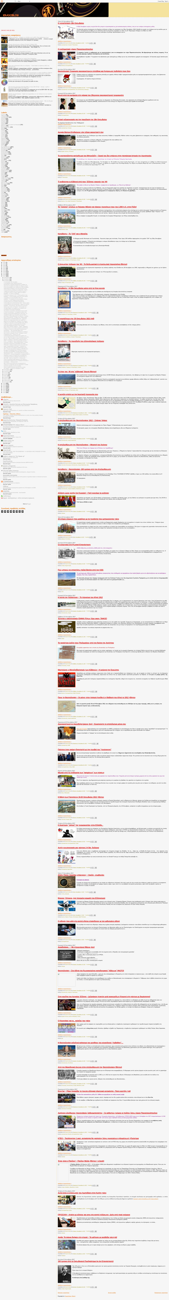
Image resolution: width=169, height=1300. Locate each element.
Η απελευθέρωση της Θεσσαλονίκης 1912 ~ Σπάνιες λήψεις (82, 420)
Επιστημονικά (4, 154)
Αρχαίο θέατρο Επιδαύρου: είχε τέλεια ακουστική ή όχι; (81, 132)
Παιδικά (3, 194)
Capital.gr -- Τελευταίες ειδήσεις (11, 414)
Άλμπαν (63, 201)
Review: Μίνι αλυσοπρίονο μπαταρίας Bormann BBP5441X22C (18, 462)
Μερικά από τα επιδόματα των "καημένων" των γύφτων (81, 772)
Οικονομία (3, 190)
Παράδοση (4, 197)
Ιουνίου (6, 374)
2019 (4, 273)
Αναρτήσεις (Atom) (70, 1296)
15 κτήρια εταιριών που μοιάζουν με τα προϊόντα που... (15, 308)
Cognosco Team (7, 409)
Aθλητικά (3, 223)
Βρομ (62, 792)
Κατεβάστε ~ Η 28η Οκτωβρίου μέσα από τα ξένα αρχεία (81, 288)
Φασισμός (86, 89)
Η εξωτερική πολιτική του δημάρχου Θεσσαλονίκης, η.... (16, 356)
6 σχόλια (90, 335)
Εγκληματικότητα (68, 65)
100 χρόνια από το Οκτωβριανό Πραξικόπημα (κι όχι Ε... (16, 347)
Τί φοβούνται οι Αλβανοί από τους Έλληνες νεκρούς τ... (15, 291)
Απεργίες (3, 121)
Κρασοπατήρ (68, 43)
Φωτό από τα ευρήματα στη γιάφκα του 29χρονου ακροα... (16, 285)
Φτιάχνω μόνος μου (8, 440)
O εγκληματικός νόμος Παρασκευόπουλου (75, 49)
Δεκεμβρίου (7, 277)
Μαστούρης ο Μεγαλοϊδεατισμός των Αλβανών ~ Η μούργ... (16, 316)
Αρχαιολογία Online (8, 435)
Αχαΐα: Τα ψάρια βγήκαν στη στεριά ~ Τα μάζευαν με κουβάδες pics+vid (87, 1237)
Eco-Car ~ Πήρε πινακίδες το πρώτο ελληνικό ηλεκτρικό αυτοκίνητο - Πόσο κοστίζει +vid (94, 1091)
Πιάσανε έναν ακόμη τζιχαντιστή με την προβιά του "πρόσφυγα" (84, 749)
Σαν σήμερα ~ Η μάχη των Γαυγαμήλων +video (14, 368)
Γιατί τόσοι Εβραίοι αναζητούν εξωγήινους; (13, 446)
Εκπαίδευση (68, 336)
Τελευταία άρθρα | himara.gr (10, 470)
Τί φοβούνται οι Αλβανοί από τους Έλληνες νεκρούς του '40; (82, 182)
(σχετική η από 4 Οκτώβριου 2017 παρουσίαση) (145, 1199)
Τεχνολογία (4, 210)
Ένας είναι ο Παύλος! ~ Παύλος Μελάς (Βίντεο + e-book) (81, 1161)
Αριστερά (3, 122)
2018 (4, 274)
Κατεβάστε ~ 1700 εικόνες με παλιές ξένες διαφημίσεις (22, 58)
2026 (4, 262)
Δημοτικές (3, 139)
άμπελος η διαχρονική (9, 466)
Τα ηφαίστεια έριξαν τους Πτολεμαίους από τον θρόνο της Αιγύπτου (86, 643)
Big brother (70, 869)
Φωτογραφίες (4, 217)
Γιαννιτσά (63, 464)
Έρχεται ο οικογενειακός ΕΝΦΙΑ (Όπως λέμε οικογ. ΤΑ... (16, 313)
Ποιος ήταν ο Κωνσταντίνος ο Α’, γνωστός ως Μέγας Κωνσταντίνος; (19, 410)
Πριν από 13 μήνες (82, 728)
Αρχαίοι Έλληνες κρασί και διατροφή (69, 1016)
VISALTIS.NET (7, 450)
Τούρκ (66, 229)
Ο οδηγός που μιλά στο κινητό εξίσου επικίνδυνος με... (15, 329)
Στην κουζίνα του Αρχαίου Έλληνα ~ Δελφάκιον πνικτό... (16, 333)
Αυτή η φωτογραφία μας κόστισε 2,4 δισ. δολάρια (78, 848)
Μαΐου (5, 375)
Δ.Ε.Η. (3, 135)
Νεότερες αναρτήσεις (63, 1292)
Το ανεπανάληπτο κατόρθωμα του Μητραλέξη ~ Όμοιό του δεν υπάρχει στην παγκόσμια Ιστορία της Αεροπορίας (104, 156)
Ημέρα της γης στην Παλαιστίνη (10, 457)
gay (62, 1038)
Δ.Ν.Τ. (2, 137)
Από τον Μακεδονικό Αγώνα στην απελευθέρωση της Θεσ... (16, 337)
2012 (4, 389)
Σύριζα (77, 843)
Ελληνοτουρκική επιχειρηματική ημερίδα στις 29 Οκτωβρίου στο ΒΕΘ (19, 487)
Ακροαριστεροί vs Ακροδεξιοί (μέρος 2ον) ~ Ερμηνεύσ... (15, 318)
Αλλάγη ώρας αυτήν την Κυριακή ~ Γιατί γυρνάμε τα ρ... (15, 306)
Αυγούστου (7, 371)
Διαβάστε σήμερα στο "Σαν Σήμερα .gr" (14, 456)
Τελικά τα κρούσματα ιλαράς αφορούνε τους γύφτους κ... (16, 359)
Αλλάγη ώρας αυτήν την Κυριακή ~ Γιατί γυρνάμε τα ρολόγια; (83, 493)
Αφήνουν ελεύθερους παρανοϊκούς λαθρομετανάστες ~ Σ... (16, 339)
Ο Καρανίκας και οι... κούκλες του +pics (74, 1021)
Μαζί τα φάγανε (79, 414)
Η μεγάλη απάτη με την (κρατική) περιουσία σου (78, 394)
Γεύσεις (63, 893)
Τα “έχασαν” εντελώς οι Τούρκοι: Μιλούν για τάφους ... (15, 292)
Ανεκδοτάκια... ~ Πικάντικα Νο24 (11, 361)
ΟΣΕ (62, 591)
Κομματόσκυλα (68, 414)
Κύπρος (3, 175)
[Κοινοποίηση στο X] (93, 43)
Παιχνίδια (3, 195)
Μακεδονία (73, 440)
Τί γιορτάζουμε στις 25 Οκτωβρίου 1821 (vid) (76, 318)
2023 (4, 267)
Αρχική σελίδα (112, 1292)
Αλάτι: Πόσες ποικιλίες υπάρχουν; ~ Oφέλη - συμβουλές (81, 875)
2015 (4, 385)
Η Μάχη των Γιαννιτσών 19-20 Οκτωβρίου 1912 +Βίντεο (81, 797)
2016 (4, 383)
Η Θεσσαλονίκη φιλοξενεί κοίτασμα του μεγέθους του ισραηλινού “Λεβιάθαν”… (90, 1043)
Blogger (29, 504)
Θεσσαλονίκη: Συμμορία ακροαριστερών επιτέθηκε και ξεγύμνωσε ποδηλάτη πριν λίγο (94, 71)
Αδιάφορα (3, 116)
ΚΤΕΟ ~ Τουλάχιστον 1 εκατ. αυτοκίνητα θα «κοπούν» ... (16, 341)
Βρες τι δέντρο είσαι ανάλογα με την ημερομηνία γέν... (15, 363)
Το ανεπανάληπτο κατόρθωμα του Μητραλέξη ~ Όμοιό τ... (16, 289)
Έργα (2, 155)
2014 (4, 386)
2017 (4, 276)
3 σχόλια (88, 636)
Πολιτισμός (71, 151)
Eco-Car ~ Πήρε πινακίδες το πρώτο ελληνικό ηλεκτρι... (15, 338)
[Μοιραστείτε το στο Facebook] (95, 43)
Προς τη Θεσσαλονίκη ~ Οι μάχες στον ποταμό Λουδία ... (16, 317)
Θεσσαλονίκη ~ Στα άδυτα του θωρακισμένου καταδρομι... (16, 331)
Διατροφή (67, 893)
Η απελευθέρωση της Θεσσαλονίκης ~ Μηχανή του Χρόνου (82, 445)
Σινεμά (3, 205)
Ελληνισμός (68, 464)
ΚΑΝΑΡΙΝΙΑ (6, 491)
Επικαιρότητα (64, 869)
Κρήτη (70, 1210)
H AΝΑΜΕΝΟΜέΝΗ (8, 481)
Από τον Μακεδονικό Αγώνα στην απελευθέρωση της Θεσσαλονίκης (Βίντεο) (90, 1067)
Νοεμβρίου (7, 279)
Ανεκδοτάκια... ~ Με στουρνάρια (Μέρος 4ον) (76, 947)
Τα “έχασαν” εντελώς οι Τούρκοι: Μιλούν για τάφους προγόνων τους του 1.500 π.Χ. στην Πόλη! (97, 207)
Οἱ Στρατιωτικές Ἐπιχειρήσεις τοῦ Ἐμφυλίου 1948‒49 (15, 421)
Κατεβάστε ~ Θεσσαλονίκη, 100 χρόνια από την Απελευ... (16, 305)
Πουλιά (3, 203)
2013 (4, 388)
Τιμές (2, 211)
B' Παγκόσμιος (74, 44)
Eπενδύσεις (85, 414)
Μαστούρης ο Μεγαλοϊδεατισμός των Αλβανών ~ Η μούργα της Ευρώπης (88, 670)
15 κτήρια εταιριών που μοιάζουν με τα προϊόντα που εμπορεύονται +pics (88, 519)
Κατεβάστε (67, 259)
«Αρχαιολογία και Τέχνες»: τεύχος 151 (12, 437)
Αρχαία (62, 151)
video (73, 282)
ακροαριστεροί (64, 44)
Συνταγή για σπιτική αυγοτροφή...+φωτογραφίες (14, 492)
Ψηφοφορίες (4, 222)
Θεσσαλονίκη (81, 89)
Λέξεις (2, 181)
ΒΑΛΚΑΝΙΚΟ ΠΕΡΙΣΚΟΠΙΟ (10, 475)
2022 (4, 268)
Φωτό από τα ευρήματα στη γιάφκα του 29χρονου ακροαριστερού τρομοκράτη (91, 95)
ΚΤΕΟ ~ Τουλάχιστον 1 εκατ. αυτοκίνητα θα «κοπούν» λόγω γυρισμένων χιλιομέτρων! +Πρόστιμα (98, 1138)
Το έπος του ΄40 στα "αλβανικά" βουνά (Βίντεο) (77, 371)
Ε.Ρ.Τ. (2, 145)
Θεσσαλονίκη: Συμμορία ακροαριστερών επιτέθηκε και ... (16, 284)
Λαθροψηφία (66, 792)
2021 (4, 270)
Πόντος (3, 202)
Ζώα (77, 89)
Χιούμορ (69, 127)
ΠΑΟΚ (2, 196)
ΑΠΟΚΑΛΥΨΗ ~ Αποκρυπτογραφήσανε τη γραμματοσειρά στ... (17, 354)
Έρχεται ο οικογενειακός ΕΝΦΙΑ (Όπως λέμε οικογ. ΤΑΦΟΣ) (82, 618)
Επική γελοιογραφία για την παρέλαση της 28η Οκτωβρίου (82, 119)
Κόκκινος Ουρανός (8, 445)
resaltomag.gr (7, 496)
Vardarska (3, 231)
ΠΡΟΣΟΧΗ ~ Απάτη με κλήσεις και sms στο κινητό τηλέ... (16, 344)
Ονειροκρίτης (4, 191)
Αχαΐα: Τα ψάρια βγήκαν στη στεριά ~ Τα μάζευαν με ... (15, 346)
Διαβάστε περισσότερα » (64, 41)
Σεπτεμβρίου (7, 369)
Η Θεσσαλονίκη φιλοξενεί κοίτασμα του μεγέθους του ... (15, 335)
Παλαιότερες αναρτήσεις (161, 1292)
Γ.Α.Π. (2, 130)
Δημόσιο (63, 414)
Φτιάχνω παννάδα (7, 442)
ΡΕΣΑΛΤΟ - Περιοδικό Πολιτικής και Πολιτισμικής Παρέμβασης (20, 404)
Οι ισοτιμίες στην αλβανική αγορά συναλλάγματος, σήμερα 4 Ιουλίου (19, 472)
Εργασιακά (4, 156)
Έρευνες (66, 151)
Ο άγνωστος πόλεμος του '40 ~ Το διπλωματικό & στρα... (16, 295)
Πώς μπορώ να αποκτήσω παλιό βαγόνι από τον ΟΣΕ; (81, 570)
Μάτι (2, 185)
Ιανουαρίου (7, 381)
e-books (78, 259)
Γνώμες (3, 134)
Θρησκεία (3, 163)
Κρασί (2, 172)
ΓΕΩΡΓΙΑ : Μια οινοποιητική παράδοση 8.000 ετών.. (15, 467)
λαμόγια (74, 414)
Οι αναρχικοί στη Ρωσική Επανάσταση (74, 545)
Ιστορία (69, 44)
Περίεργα (68, 367)
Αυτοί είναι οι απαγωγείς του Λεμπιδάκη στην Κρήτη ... (15, 343)
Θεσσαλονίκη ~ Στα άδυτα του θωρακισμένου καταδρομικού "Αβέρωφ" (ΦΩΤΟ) (91, 971)
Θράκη (3, 161)
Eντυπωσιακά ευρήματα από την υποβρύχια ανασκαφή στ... (16, 360)
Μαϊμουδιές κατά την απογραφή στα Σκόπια (19, 51)
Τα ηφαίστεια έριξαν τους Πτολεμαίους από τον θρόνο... (15, 314)
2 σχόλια (90, 388)
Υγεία (2, 215)
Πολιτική (3, 200)
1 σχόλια (87, 43)
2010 (4, 392)
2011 (4, 391)
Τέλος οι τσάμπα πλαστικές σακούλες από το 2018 (14, 367)
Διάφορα (63, 538)
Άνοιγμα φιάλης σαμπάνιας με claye (11, 432)
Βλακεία (63, 65)
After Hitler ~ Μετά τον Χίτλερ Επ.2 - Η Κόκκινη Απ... (15, 358)
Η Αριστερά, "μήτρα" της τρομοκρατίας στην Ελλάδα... (80, 825)
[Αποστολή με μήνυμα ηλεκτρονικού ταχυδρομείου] (90, 43)
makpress (5, 399)
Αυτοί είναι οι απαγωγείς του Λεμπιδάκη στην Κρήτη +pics (82, 1193)
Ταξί (2, 207)
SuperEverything (7, 461)
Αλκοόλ (3, 118)
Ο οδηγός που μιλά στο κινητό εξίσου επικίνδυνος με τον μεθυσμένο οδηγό (89, 921)
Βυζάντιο (3, 129)
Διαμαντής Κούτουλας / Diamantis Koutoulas (15, 420)
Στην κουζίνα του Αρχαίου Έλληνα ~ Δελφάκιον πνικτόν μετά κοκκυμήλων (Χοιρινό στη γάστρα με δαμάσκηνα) (104, 996)
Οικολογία (63, 1108)
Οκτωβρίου (7, 280)
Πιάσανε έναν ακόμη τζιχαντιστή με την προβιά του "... (15, 319)
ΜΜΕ (69, 745)
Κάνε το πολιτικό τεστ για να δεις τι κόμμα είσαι (20, 79)
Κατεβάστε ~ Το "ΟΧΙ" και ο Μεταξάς (73, 234)
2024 (4, 265)
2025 (4, 264)
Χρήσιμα (63, 513)
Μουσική (3, 187)
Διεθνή (3, 144)
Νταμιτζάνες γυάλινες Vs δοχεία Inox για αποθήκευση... (15, 355)
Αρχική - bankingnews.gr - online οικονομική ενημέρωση (18, 498)
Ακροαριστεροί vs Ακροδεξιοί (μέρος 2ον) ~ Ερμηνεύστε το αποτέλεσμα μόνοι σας (92, 724)
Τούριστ (3, 212)
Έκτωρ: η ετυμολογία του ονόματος (11, 483)
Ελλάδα (3, 150)
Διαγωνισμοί (4, 140)
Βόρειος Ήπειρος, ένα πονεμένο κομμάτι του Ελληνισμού (81, 898)
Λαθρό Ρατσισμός (71, 201)
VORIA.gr (5, 486)
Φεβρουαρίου (7, 380)
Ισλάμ (70, 766)
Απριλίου (6, 377)
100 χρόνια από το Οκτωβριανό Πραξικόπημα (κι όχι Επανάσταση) (85, 1261)
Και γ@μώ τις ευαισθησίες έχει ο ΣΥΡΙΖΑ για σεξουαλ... (15, 350)
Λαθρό (73, 766)
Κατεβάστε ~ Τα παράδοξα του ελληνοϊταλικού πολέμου (81, 341)
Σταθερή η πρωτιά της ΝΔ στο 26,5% (11, 400)
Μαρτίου (6, 378)
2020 (4, 271)
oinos (4, 431)
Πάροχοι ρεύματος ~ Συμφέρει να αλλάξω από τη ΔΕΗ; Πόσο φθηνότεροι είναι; (28, 37)
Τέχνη (2, 208)
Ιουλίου (6, 372)
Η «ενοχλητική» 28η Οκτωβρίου (71, 23)
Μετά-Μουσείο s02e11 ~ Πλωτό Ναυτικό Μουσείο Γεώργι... (16, 352)
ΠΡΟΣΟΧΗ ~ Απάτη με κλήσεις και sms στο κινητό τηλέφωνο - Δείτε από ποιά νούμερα (94, 1215)
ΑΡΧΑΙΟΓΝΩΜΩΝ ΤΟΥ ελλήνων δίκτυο (13, 424)
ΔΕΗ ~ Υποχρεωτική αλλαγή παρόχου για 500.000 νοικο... (16, 348)
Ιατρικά (3, 164)
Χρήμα (62, 638)
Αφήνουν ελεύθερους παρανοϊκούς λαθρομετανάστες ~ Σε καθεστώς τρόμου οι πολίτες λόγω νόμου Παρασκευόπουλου (107, 1113)
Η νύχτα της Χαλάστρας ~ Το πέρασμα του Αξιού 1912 (80, 597)
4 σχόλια (88, 1014)
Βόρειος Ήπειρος (65, 390)
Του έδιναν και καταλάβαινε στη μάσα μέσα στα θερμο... (15, 351)
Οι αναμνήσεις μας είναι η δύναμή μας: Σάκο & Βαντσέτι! (16, 405)
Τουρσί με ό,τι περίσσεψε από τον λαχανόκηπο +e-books (16, 364)
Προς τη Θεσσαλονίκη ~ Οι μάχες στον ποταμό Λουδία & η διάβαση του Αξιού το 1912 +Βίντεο (96, 697)
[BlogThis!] (91, 43)
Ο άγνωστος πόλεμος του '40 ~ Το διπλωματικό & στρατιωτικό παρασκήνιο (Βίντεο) (92, 264)
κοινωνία (3, 169)
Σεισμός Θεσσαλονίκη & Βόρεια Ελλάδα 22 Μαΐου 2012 (22, 44)
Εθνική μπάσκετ (5, 148)
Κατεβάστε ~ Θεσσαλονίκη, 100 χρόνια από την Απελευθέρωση (84, 469)
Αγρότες (3, 114)
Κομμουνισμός (68, 565)
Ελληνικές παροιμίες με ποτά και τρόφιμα (12, 365)
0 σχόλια (87, 63)
